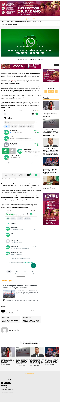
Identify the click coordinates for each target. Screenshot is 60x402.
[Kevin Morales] (4, 330)
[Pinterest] (52, 91)
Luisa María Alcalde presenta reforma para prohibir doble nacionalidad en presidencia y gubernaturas (50, 114)
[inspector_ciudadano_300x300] (51, 81)
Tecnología (40, 46)
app (12, 310)
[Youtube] (10, 383)
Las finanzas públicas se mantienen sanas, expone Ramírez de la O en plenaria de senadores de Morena (31, 320)
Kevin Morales (23, 59)
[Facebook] (45, 91)
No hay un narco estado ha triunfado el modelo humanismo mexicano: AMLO (10, 320)
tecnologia (4, 312)
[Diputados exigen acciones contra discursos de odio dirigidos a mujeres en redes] (51, 180)
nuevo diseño (31, 310)
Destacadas (30, 46)
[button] (52, 23)
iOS (21, 310)
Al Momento (21, 46)
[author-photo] (2, 364)
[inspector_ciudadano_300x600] (51, 224)
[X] (49, 91)
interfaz (17, 310)
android (8, 310)
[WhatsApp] (56, 91)
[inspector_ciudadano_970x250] (30, 8)
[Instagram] (5, 383)
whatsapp (11, 312)
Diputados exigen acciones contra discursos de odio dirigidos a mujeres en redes (50, 188)
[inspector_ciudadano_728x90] (21, 68)
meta (25, 310)
